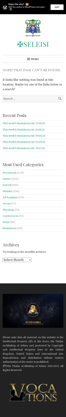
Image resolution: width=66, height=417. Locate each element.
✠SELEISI (33, 44)
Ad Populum (10, 197)
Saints (6, 178)
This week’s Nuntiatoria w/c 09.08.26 (24, 135)
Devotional (9, 172)
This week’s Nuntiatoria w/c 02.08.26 (24, 141)
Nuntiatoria (9, 228)
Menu (35, 59)
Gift (57, 7)
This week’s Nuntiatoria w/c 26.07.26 (24, 148)
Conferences (10, 216)
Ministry (8, 191)
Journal (7, 185)
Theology (8, 209)
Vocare (7, 203)
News (6, 222)
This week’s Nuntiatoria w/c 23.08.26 (24, 123)
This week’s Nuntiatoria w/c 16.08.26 (24, 129)
